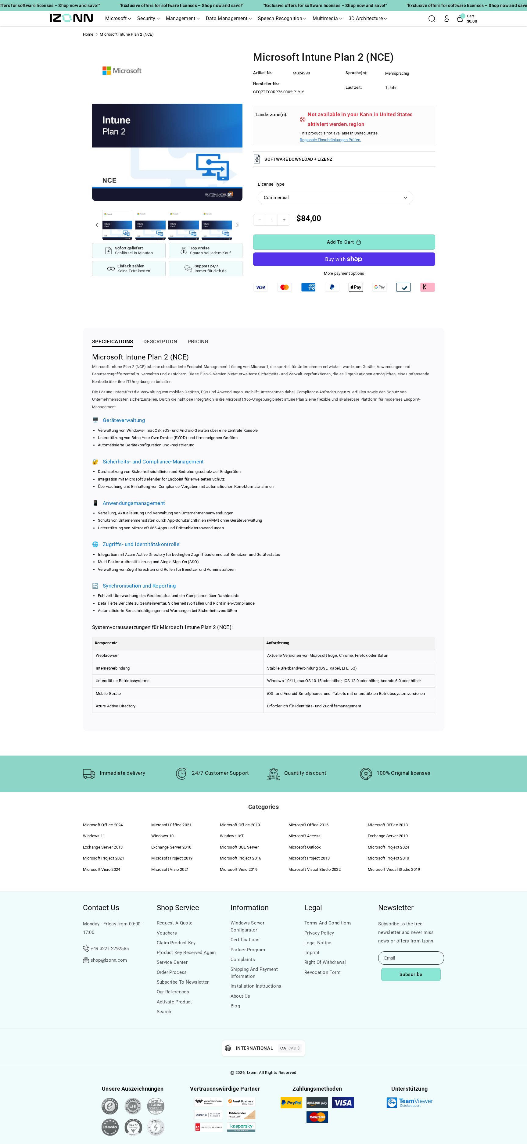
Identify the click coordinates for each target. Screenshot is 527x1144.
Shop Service (178, 907)
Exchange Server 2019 (388, 836)
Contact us (101, 907)
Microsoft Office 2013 (388, 825)
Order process (172, 972)
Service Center (172, 962)
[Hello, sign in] (447, 18)
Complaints (243, 959)
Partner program (248, 950)
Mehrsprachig (397, 73)
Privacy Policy (319, 933)
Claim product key (176, 943)
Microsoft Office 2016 (308, 825)
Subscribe (411, 974)
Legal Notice (318, 943)
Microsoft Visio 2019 (238, 869)
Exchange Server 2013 (103, 847)
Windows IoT (232, 836)
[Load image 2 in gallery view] (150, 225)
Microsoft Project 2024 (388, 847)
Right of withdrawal (325, 962)
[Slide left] (97, 225)
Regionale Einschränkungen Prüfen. (330, 140)
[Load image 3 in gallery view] (183, 225)
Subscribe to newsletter (183, 982)
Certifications (245, 939)
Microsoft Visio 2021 (170, 869)
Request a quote (175, 923)
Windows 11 (94, 836)
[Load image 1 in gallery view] (117, 225)
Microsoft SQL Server (239, 847)
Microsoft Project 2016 (240, 858)
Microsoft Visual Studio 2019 (394, 869)
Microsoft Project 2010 (388, 858)
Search (164, 1011)
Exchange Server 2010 (171, 847)
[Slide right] (237, 225)
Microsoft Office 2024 (103, 825)
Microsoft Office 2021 (171, 825)
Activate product (174, 1002)
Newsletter (396, 907)
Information (250, 907)
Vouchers (167, 933)
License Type (271, 184)
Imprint (311, 952)
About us (240, 996)
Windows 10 (162, 836)
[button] (118, 18)
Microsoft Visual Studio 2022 (315, 869)
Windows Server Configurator (247, 926)
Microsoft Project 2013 (309, 858)
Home (88, 34)
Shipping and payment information (254, 973)
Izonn (252, 1072)
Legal (313, 907)
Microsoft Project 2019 (172, 858)
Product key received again (186, 952)
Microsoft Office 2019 (240, 825)
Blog (235, 1006)
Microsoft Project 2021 (103, 858)
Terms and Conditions (328, 923)
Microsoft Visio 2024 (101, 869)
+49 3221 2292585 (110, 948)
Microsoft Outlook (305, 847)
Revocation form (322, 972)
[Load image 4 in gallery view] (217, 225)
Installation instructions (256, 986)
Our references (173, 992)
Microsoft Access (305, 836)
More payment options (344, 273)
